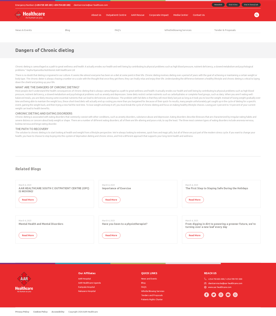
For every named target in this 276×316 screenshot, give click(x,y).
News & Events (23, 30)
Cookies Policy (40, 312)
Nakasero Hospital (87, 291)
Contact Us (199, 15)
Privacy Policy (22, 312)
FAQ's (118, 30)
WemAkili (218, 5)
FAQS (143, 287)
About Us (96, 15)
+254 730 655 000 (216, 279)
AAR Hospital (84, 279)
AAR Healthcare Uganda (89, 283)
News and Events (149, 279)
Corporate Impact (159, 15)
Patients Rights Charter (152, 299)
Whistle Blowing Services (152, 291)
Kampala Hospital (86, 287)
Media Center (180, 15)
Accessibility (58, 312)
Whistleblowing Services (178, 30)
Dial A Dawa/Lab (251, 5)
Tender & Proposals (225, 30)
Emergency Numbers (42, 5)
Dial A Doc (233, 5)
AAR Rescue (137, 15)
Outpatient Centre (116, 15)
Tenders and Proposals (152, 295)
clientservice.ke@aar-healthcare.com (91, 5)
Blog (67, 30)
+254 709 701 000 (234, 279)
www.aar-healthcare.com (219, 287)
